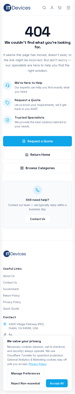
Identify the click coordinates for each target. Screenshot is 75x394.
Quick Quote (11, 308)
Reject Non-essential (25, 383)
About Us (9, 276)
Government (11, 289)
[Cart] (59, 7)
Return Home (40, 155)
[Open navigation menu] (68, 7)
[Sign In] (52, 7)
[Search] (44, 7)
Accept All (57, 383)
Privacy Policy (12, 302)
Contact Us (37, 219)
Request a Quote (40, 141)
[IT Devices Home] (17, 7)
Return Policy (11, 295)
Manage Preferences (25, 373)
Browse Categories (40, 168)
